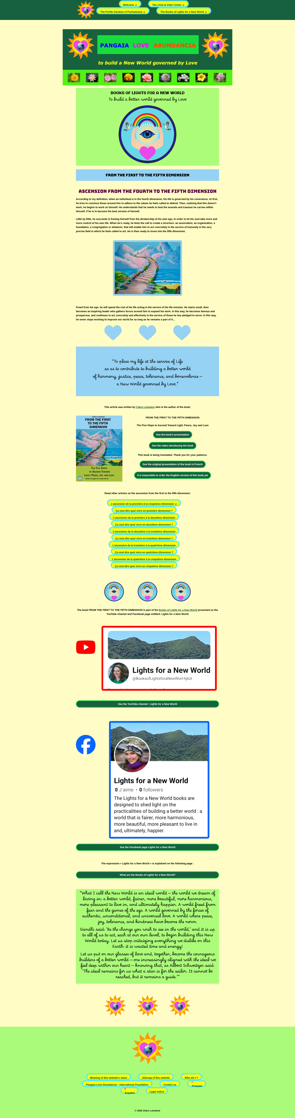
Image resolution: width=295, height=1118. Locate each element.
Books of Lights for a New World (178, 610)
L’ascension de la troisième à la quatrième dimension (144, 545)
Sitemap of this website (156, 1077)
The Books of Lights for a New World (182, 11)
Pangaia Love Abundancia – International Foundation (117, 1084)
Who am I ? (191, 1077)
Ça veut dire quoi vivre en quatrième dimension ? (144, 552)
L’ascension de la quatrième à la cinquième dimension (144, 559)
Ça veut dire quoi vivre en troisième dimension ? (144, 538)
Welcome (128, 4)
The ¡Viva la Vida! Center (166, 4)
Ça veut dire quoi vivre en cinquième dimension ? (144, 566)
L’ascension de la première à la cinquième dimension (142, 503)
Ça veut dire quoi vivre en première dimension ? (144, 510)
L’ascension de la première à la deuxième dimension (144, 517)
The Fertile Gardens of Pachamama (121, 11)
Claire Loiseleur (145, 407)
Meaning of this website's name (108, 1077)
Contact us (169, 1084)
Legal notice (157, 1091)
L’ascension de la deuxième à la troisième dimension (144, 531)
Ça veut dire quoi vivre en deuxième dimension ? (144, 524)
